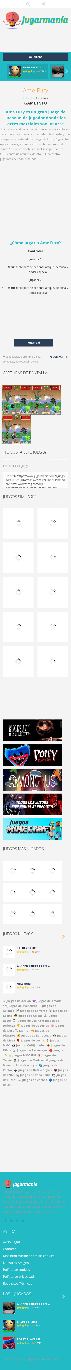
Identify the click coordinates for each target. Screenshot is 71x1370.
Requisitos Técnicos (17, 1283)
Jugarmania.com (40, 1359)
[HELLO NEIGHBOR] (13, 892)
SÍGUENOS (43, 4)
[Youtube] (18, 1221)
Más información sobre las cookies (28, 1256)
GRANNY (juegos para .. (33, 966)
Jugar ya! (33, 342)
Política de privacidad (18, 1276)
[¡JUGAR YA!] (15, 71)
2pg (19, 356)
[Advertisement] (37, 38)
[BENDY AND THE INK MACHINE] (52, 892)
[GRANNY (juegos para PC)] (13, 870)
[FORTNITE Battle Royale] (13, 914)
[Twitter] (12, 1221)
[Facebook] (6, 1221)
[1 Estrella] (24, 98)
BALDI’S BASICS (32, 67)
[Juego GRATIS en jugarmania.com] (35, 20)
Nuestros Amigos (16, 1263)
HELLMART (24, 983)
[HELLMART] (9, 987)
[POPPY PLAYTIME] (52, 870)
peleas (34, 361)
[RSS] (24, 1221)
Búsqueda (28, 4)
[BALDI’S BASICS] (32, 870)
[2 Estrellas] (26, 98)
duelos (19, 361)
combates (8, 361)
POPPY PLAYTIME (28, 1339)
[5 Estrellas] (34, 98)
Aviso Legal (11, 1242)
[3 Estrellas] (29, 98)
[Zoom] (16, 399)
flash (27, 361)
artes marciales (31, 356)
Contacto (9, 1249)
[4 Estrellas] (31, 98)
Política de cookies (16, 1269)
